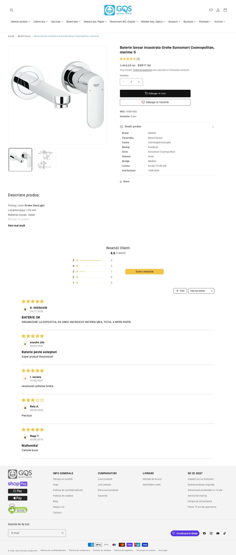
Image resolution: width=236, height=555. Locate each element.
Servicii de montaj (197, 495)
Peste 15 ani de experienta (202, 507)
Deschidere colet (152, 484)
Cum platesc (104, 484)
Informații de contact (146, 551)
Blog (55, 501)
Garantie (102, 495)
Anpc (55, 484)
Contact (57, 512)
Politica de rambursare (79, 551)
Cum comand (105, 479)
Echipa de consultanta (200, 501)
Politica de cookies (63, 495)
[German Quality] (20, 478)
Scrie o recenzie (144, 271)
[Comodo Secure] (17, 513)
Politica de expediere (123, 551)
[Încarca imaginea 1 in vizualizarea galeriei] (20, 159)
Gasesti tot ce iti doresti (201, 479)
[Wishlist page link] (211, 10)
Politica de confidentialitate (68, 490)
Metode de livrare (152, 479)
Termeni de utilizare (102, 551)
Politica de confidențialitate (53, 551)
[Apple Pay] (17, 499)
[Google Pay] (17, 492)
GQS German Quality (25, 551)
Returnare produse (108, 490)
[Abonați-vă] (62, 533)
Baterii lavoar (24, 36)
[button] (11, 10)
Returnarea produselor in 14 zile (205, 490)
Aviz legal (163, 551)
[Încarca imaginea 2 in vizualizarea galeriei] (45, 159)
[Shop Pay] (17, 485)
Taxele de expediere (142, 70)
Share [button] (126, 181)
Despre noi (58, 507)
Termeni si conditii (62, 479)
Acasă (11, 36)
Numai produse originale (201, 484)
